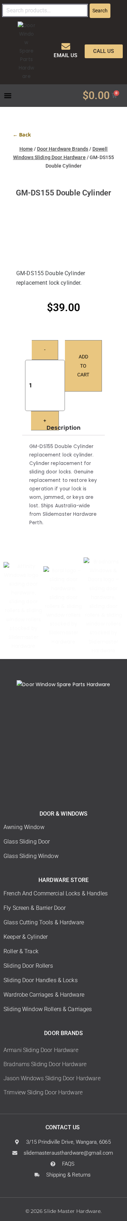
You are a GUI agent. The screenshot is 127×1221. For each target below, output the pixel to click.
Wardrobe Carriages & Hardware (44, 994)
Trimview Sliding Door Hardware (43, 1092)
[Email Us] (65, 46)
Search (100, 10)
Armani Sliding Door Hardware (41, 1050)
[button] (7, 95)
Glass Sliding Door (27, 841)
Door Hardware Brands (63, 149)
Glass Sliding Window (31, 856)
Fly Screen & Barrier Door (35, 908)
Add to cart (83, 365)
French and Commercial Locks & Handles (56, 893)
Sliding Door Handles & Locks (41, 980)
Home (26, 149)
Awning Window (24, 827)
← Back (22, 134)
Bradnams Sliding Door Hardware (45, 1064)
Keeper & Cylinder (26, 936)
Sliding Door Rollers (28, 965)
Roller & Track (21, 951)
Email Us (65, 55)
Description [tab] (63, 428)
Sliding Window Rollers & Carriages (48, 1009)
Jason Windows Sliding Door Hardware (52, 1078)
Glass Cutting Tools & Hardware (44, 922)
